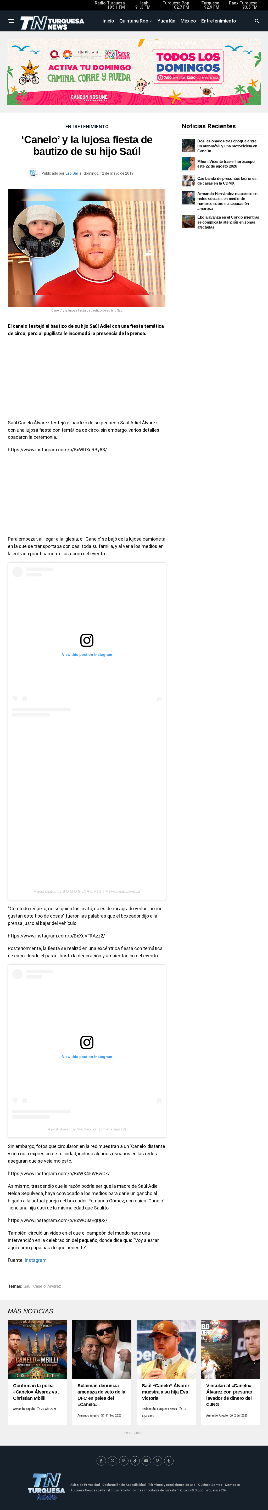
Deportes (153, 43)
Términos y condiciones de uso (172, 1485)
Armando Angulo (24, 1409)
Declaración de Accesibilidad (124, 1485)
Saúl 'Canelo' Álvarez (42, 1286)
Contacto (232, 1485)
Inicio (108, 21)
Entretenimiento (218, 21)
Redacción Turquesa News (159, 1409)
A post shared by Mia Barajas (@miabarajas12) (87, 1129)
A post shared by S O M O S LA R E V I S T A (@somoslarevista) (87, 891)
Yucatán (166, 21)
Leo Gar (72, 173)
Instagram (36, 1260)
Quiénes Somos (210, 1485)
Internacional (182, 43)
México (188, 21)
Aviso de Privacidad (85, 1485)
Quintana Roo (133, 21)
